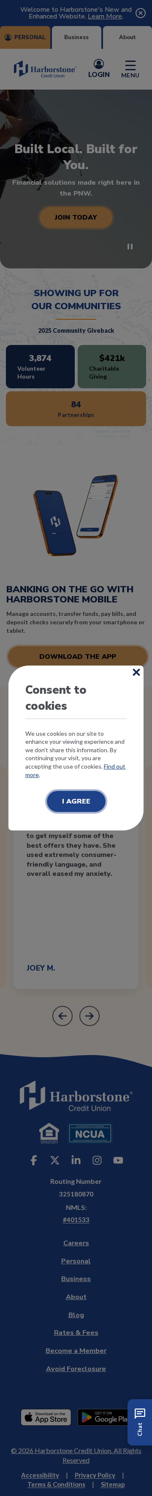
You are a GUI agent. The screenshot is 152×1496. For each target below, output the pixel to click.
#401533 (76, 1219)
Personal (30, 37)
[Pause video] (130, 246)
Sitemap (113, 1484)
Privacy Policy (95, 1475)
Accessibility (40, 1475)
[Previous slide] (62, 1016)
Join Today (76, 217)
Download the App (77, 656)
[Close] (136, 672)
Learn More (105, 16)
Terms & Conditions (56, 1484)
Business (76, 37)
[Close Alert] (141, 13)
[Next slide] (89, 1016)
